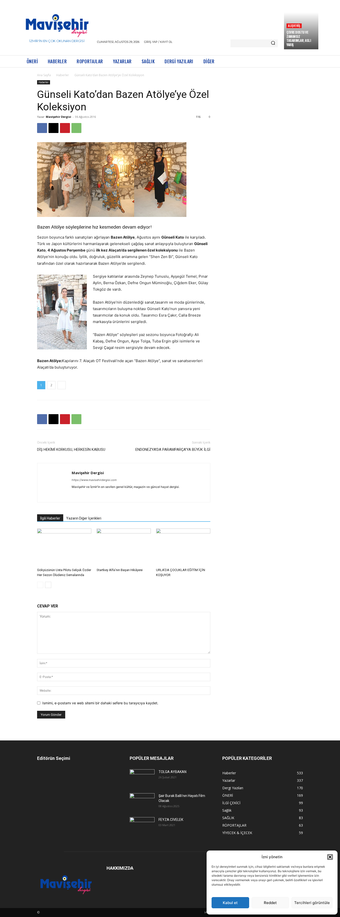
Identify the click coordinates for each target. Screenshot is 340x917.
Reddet (270, 902)
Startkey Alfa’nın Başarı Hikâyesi (120, 570)
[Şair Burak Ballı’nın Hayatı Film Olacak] (142, 801)
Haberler (62, 75)
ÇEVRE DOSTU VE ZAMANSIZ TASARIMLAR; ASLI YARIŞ (298, 38)
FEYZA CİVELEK (171, 820)
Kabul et (230, 902)
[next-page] (48, 585)
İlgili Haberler (50, 518)
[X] (53, 128)
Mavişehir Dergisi (58, 117)
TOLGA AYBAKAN (172, 772)
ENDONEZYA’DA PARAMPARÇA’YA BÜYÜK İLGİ (172, 449)
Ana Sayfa (44, 75)
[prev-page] (40, 585)
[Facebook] (42, 128)
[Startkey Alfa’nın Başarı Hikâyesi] (124, 547)
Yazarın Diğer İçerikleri (83, 518)
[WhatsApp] (76, 128)
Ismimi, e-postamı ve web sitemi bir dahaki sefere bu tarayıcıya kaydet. (100, 703)
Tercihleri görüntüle (312, 902)
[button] (330, 856)
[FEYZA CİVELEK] (142, 825)
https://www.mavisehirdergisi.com (94, 480)
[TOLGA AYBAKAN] (142, 777)
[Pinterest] (65, 128)
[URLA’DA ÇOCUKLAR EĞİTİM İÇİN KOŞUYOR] (183, 547)
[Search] (273, 43)
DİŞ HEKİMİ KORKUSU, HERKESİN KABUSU (71, 449)
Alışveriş (294, 25)
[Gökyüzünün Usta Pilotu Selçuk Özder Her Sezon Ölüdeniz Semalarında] (64, 547)
